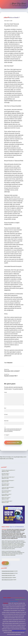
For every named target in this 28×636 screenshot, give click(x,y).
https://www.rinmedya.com (6, 456)
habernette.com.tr (4, 458)
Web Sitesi (6, 420)
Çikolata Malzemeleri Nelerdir (7, 571)
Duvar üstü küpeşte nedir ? (7, 501)
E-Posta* (6, 414)
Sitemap (11, 458)
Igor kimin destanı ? (5, 473)
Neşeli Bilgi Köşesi (19, 3)
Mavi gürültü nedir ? (5, 483)
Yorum (5, 392)
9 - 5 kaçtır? (6, 434)
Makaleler (9, 362)
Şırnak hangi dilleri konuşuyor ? (8, 480)
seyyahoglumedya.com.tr (20, 456)
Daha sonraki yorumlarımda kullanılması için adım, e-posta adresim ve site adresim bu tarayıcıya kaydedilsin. (13, 430)
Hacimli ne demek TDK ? (11, 375)
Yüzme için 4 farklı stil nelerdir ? (8, 487)
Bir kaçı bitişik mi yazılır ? (6, 494)
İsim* (5, 408)
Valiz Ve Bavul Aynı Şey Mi (7, 579)
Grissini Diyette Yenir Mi (6, 575)
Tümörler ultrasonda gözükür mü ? (8, 470)
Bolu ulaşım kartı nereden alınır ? (8, 477)
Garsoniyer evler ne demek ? (12, 371)
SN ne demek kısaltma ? (6, 490)
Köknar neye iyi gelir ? (6, 497)
